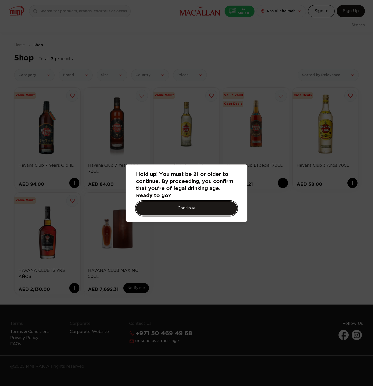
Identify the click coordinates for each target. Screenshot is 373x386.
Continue (187, 208)
